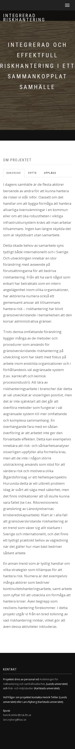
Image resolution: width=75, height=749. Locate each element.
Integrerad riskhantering (24, 17)
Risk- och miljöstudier (20, 688)
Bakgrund (13, 173)
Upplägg (50, 173)
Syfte (32, 173)
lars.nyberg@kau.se (14, 719)
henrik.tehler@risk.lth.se (17, 715)
